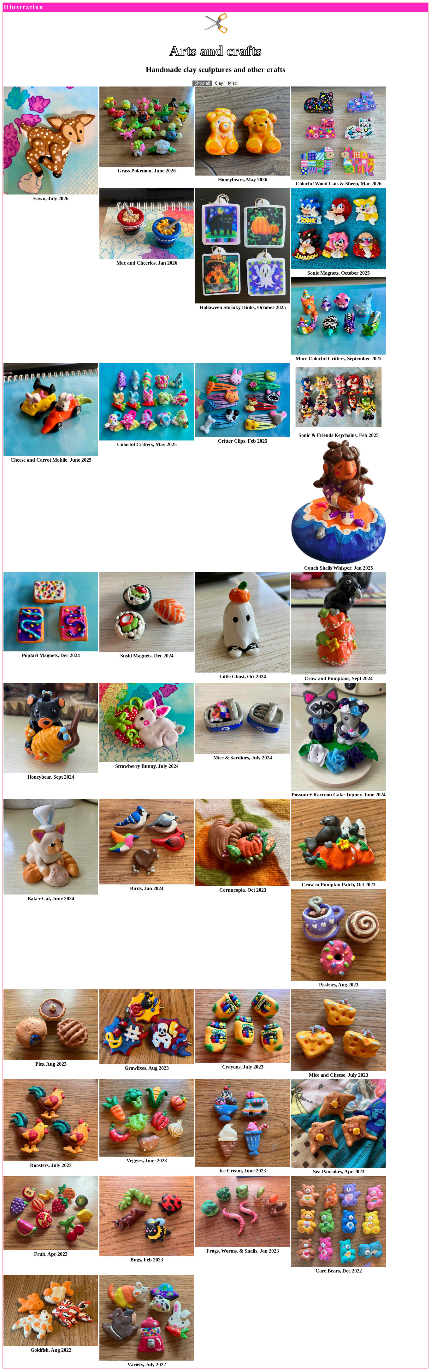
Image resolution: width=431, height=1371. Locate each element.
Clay (219, 83)
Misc (232, 83)
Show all (202, 83)
